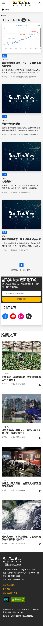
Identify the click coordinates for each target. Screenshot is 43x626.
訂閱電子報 (21, 299)
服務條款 (6, 589)
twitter (8, 20)
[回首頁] (21, 3)
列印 (28, 20)
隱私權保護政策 (9, 585)
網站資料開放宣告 (10, 593)
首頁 (4, 15)
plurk (13, 20)
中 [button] (24, 20)
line (17, 20)
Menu (3, 3)
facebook (3, 20)
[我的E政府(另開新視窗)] (6, 599)
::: (1, 15)
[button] (39, 3)
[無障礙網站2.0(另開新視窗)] (18, 599)
